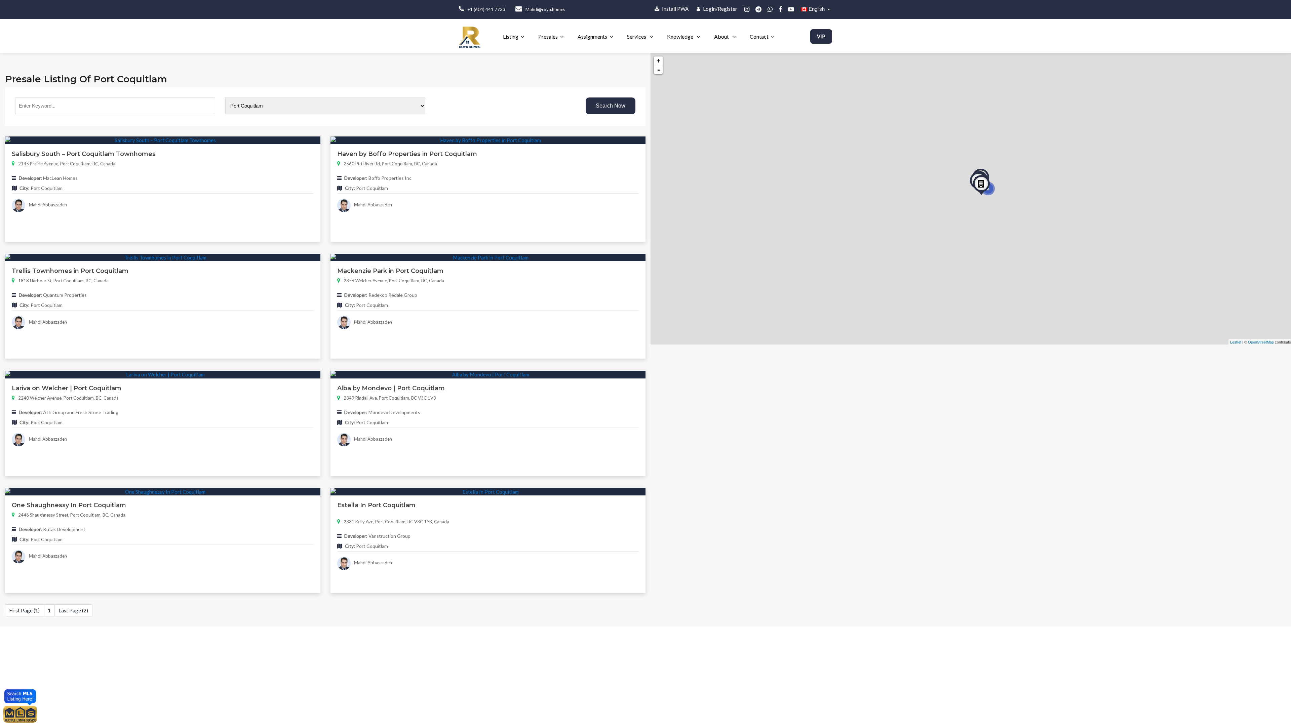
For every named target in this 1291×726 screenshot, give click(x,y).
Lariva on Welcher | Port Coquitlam (66, 388)
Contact (759, 36)
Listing (510, 36)
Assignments (592, 36)
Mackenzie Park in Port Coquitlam (390, 271)
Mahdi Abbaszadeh (47, 204)
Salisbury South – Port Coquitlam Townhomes (84, 154)
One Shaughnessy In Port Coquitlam (69, 505)
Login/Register (719, 9)
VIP (821, 36)
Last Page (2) (73, 610)
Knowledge (680, 36)
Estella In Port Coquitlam (376, 505)
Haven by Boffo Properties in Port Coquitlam (407, 154)
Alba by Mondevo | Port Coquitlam (391, 388)
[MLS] (20, 714)
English (816, 9)
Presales (548, 36)
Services (637, 36)
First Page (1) (24, 610)
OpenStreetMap (1261, 342)
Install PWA (675, 9)
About (722, 36)
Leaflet (1235, 342)
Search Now (610, 106)
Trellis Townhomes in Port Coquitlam (70, 271)
